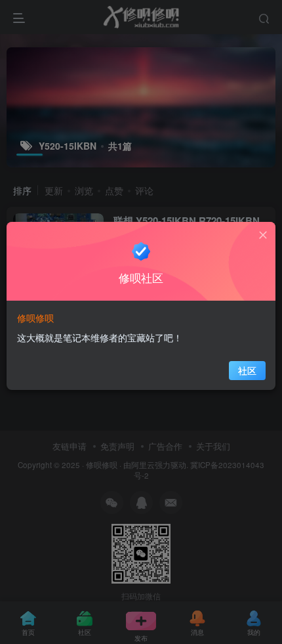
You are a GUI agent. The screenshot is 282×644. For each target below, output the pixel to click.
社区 (247, 370)
